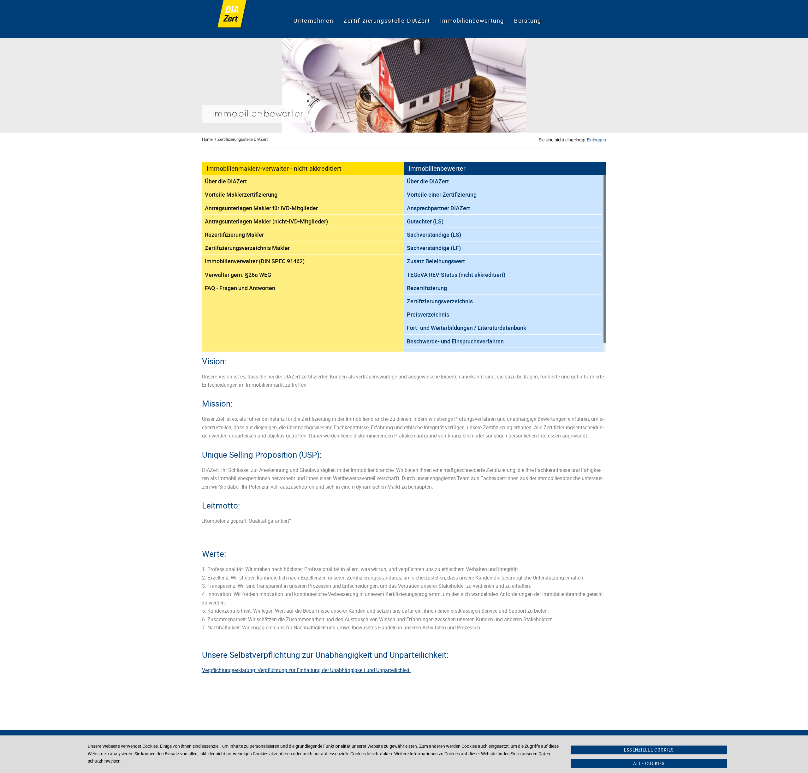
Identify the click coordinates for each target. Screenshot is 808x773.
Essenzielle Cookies (649, 749)
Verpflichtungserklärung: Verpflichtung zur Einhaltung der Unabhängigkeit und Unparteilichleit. (306, 670)
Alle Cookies (649, 763)
